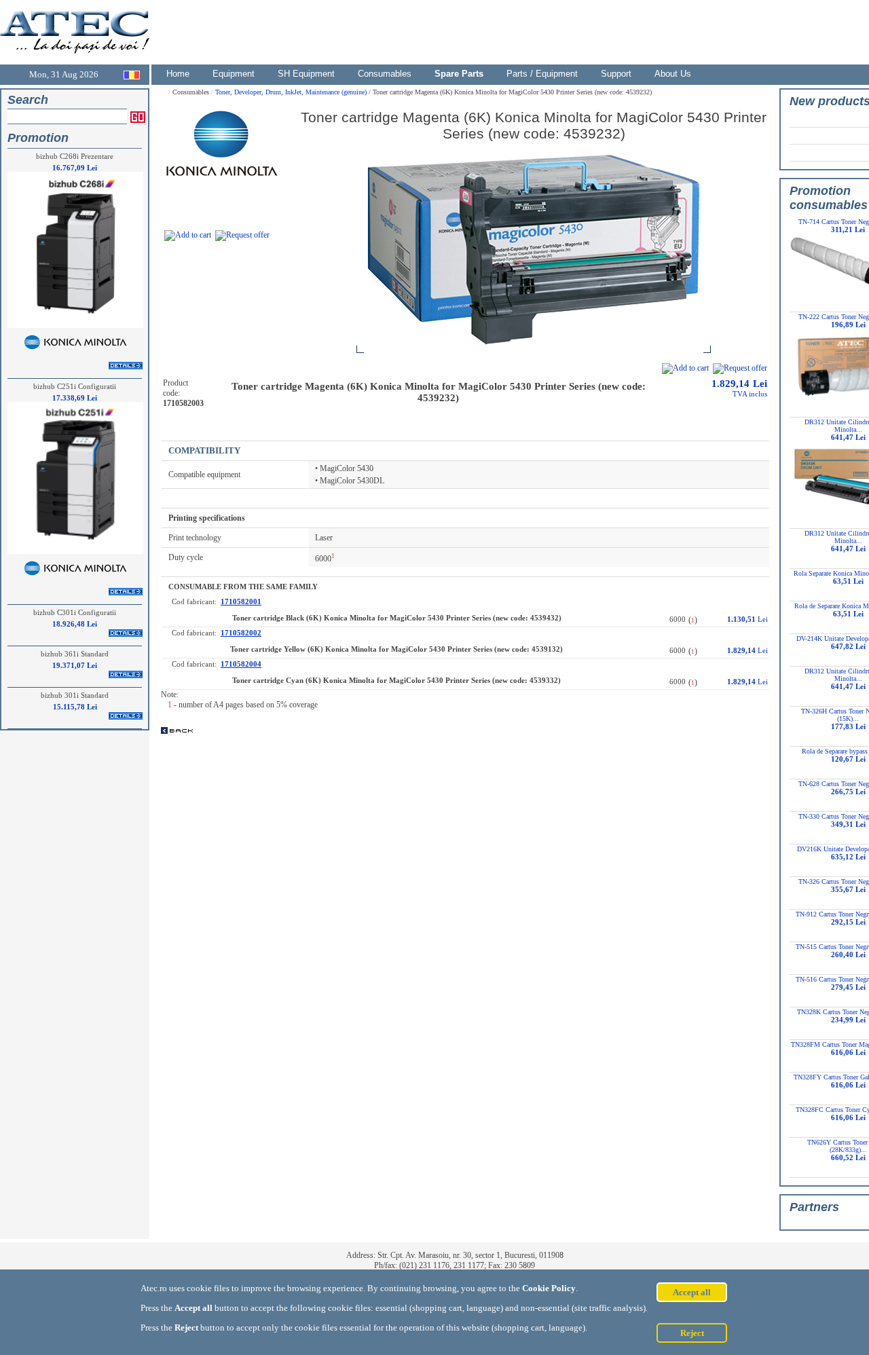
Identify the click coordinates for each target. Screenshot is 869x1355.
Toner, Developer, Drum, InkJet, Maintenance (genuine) (292, 92)
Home (177, 74)
